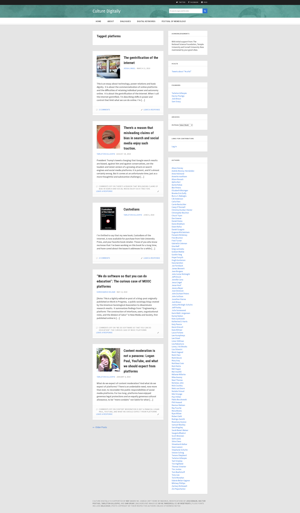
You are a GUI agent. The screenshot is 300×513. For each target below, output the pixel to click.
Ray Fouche (176, 408)
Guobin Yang (177, 254)
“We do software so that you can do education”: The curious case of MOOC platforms (124, 281)
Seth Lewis (176, 438)
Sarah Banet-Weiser (180, 430)
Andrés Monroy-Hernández (183, 171)
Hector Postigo (178, 96)
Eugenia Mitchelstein (180, 232)
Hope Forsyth (177, 257)
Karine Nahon (177, 316)
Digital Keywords (146, 21)
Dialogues (125, 21)
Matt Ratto (176, 366)
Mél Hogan (176, 369)
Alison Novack (177, 179)
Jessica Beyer (177, 288)
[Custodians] (108, 218)
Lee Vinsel (176, 338)
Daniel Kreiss (177, 221)
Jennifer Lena (177, 279)
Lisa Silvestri (177, 349)
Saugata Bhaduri (179, 433)
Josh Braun (176, 98)
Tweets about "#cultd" (181, 71)
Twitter (182, 2)
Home (98, 21)
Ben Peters (176, 187)
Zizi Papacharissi (178, 489)
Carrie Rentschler (179, 204)
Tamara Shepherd (179, 455)
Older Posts (100, 427)
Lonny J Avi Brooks (179, 346)
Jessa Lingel (129, 68)
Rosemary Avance (179, 422)
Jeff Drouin (176, 277)
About (110, 21)
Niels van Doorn (178, 388)
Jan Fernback (177, 265)
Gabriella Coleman (179, 243)
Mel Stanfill (177, 371)
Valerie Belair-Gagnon (181, 480)
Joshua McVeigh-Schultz (182, 304)
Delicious (105, 506)
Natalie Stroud (178, 391)
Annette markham (179, 176)
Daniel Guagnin (178, 229)
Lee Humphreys (178, 335)
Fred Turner (177, 240)
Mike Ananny (177, 377)
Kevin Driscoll (177, 327)
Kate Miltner (177, 330)
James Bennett (178, 268)
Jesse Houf (176, 285)
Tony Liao (176, 475)
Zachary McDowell (179, 486)
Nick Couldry (177, 385)
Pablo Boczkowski (179, 399)
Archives (175, 125)
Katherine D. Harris (179, 321)
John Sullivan (177, 296)
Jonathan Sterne (179, 299)
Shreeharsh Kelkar (106, 292)
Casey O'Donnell (178, 207)
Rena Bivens (177, 411)
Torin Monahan (178, 477)
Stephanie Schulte (180, 450)
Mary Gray (176, 360)
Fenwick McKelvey (179, 235)
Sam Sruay (129, 503)
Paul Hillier (176, 397)
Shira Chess (176, 441)
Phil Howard (177, 402)
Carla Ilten (176, 201)
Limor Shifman (178, 341)
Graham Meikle (178, 251)
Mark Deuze (177, 358)
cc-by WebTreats (183, 503)
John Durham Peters (180, 293)
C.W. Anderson (177, 198)
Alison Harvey (177, 168)
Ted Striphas (177, 461)
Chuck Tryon (177, 215)
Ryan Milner (177, 413)
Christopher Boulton (180, 212)
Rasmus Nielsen (178, 405)
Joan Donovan (178, 290)
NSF (127, 501)
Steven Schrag (178, 452)
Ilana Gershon (177, 263)
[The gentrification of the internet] (108, 67)
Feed (205, 2)
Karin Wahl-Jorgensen (181, 313)
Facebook (194, 2)
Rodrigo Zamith (178, 419)
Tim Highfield (177, 463)
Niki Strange (177, 394)
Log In (174, 146)
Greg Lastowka (178, 249)
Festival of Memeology (174, 21)
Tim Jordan (176, 469)
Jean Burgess (177, 271)
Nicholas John (178, 383)
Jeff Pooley (176, 307)
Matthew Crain (178, 363)
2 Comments (104, 110)
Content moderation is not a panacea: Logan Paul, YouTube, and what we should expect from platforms (141, 361)
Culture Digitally (106, 10)
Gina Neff (175, 246)
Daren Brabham (178, 224)
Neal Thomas (177, 380)
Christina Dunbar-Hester (182, 210)
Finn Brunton (177, 238)
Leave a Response (152, 110)
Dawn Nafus (177, 226)
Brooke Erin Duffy (179, 193)
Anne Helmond (178, 173)
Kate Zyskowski (178, 318)
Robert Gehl (177, 416)
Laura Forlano (177, 332)
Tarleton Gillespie (106, 154)
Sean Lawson (177, 447)
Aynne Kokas (177, 185)
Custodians (132, 209)
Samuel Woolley (178, 424)
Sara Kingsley (177, 427)
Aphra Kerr (176, 182)
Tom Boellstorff (178, 472)
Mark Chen (176, 355)
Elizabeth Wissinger (180, 190)
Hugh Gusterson (178, 260)
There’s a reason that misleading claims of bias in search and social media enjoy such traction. (141, 138)
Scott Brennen (178, 436)
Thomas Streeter (179, 466)
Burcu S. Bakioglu (179, 196)
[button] (204, 11)
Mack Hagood (177, 352)
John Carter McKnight (181, 274)
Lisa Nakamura (178, 344)
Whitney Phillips (178, 483)
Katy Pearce (177, 324)
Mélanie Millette (179, 374)
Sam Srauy (176, 101)
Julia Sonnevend (179, 310)
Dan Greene (176, 218)
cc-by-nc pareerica (164, 503)
